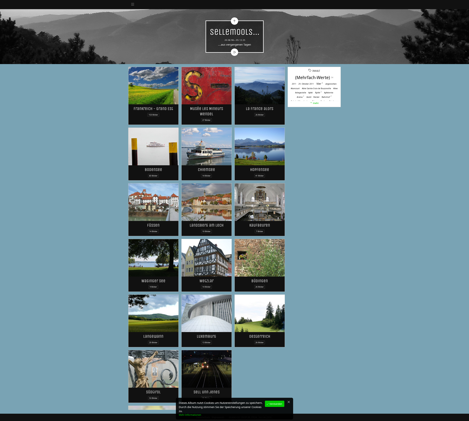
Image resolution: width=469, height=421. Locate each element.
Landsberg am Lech (207, 225)
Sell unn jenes (206, 392)
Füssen (153, 225)
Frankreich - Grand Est (153, 108)
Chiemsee (206, 169)
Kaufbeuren (259, 225)
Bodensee (153, 169)
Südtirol (153, 392)
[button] (6, 415)
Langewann (153, 336)
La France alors (259, 108)
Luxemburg (206, 336)
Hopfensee (259, 169)
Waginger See (153, 280)
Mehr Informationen (190, 414)
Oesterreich (259, 336)
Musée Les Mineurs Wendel (206, 111)
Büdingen (259, 280)
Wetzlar (207, 280)
